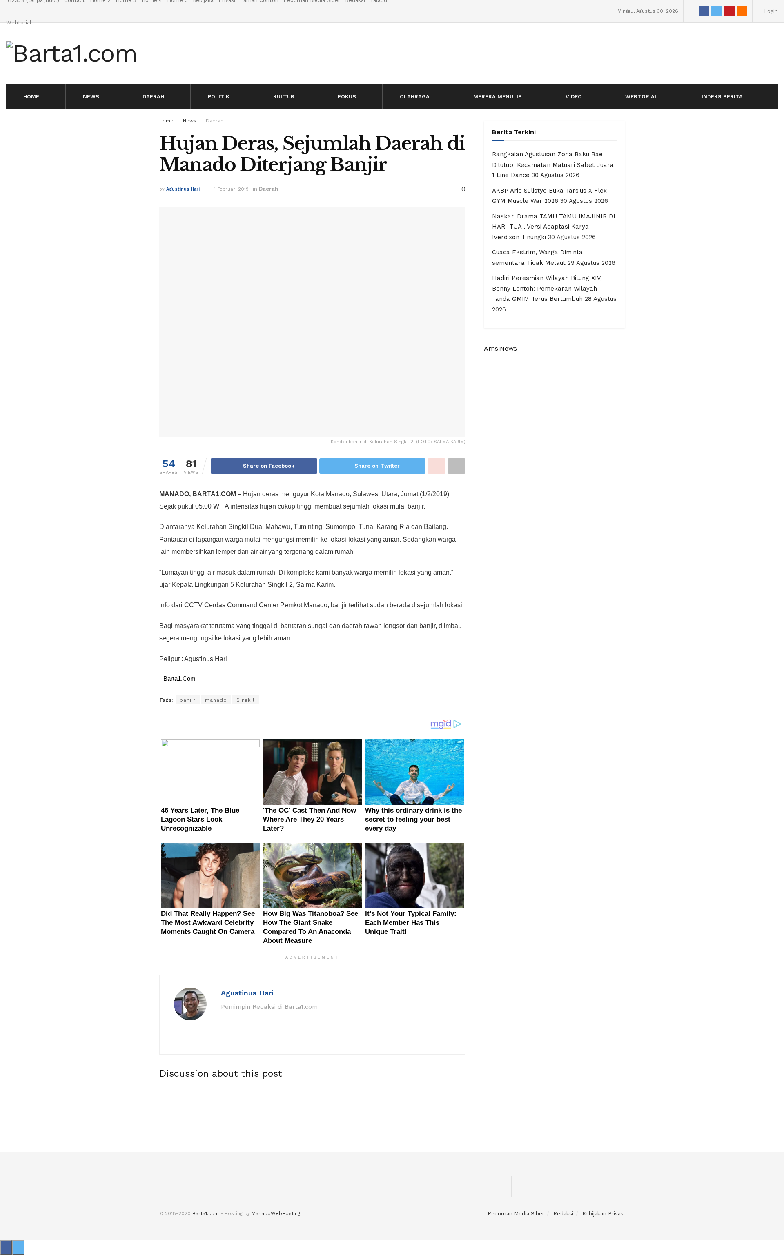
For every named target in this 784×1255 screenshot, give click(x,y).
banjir (188, 700)
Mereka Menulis (497, 96)
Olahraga (415, 96)
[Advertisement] (392, 1113)
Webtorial (18, 23)
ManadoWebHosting (276, 1213)
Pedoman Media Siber (516, 1214)
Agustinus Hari (183, 189)
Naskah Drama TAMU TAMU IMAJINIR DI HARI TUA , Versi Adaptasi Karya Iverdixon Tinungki (553, 227)
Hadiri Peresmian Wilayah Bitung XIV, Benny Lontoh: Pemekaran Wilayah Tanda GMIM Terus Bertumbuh (547, 288)
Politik (218, 96)
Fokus (347, 96)
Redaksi (563, 1214)
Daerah (153, 96)
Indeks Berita (722, 96)
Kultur (283, 96)
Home (31, 96)
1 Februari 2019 (231, 189)
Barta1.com (205, 1213)
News (91, 96)
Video (574, 96)
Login (770, 11)
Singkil (245, 700)
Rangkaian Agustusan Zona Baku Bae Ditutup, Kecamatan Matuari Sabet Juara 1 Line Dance (553, 165)
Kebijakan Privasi (603, 1214)
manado (216, 700)
